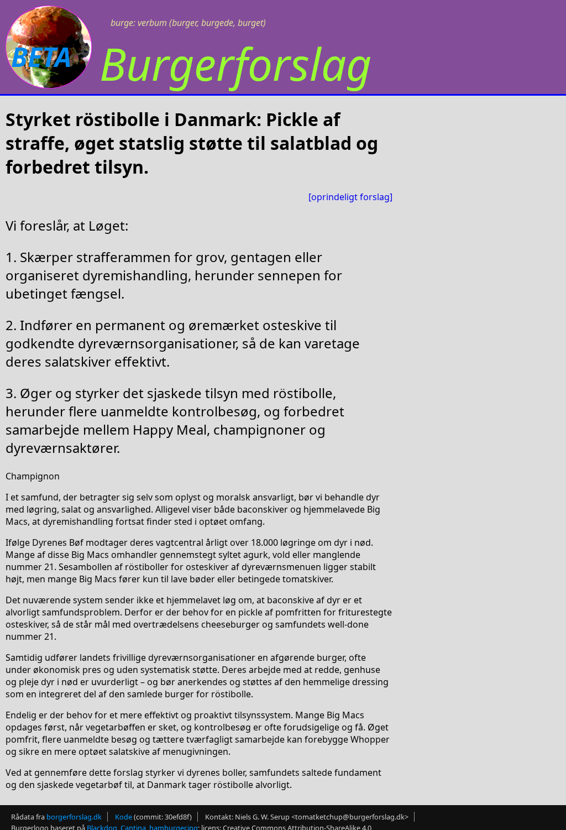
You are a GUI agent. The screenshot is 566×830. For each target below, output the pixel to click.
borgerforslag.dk (74, 817)
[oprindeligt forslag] (350, 197)
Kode (123, 817)
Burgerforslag (235, 63)
